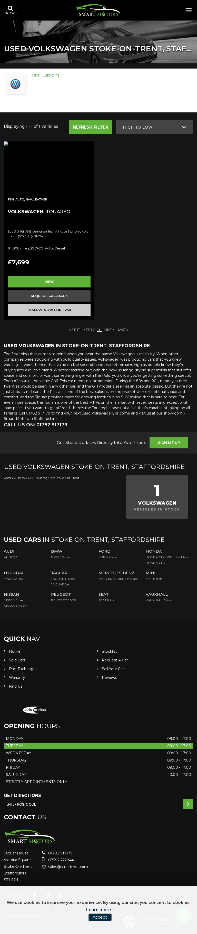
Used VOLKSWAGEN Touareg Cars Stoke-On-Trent (41, 478)
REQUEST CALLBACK (49, 296)
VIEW (49, 282)
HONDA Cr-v (155, 563)
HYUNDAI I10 (13, 579)
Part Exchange (22, 669)
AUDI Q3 (10, 557)
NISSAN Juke (13, 600)
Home (35, 75)
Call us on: (35, 425)
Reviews (109, 677)
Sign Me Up (169, 442)
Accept (100, 917)
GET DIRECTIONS (22, 795)
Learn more (98, 909)
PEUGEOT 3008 (63, 600)
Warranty (17, 677)
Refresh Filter (90, 127)
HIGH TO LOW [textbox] (138, 127)
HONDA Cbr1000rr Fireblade (167, 557)
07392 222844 (60, 860)
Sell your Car (113, 669)
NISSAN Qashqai (16, 606)
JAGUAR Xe (60, 584)
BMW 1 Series (60, 557)
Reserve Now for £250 (49, 310)
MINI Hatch (154, 579)
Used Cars (51, 75)
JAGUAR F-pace (63, 579)
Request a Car (115, 660)
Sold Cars (17, 660)
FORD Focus (107, 557)
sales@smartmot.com (67, 866)
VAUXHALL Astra (158, 600)
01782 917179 (60, 853)
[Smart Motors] (98, 10)
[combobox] (154, 127)
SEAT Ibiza (106, 600)
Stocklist (109, 651)
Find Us (15, 686)
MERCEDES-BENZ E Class (117, 579)
